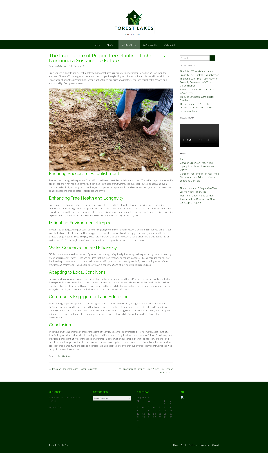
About (111, 44)
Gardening (129, 44)
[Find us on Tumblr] (206, 3)
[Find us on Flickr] (210, 3)
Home (96, 44)
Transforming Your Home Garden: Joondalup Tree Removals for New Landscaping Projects (197, 199)
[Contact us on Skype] (202, 3)
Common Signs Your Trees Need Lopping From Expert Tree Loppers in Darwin (198, 166)
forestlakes (81, 66)
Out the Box (63, 445)
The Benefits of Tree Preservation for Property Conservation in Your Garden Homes (199, 82)
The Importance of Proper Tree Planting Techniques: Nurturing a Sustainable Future (196, 107)
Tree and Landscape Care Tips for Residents (73, 368)
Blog (59, 356)
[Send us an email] (198, 3)
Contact (169, 44)
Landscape (150, 44)
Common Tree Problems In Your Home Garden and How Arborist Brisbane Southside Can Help (199, 177)
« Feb (139, 427)
